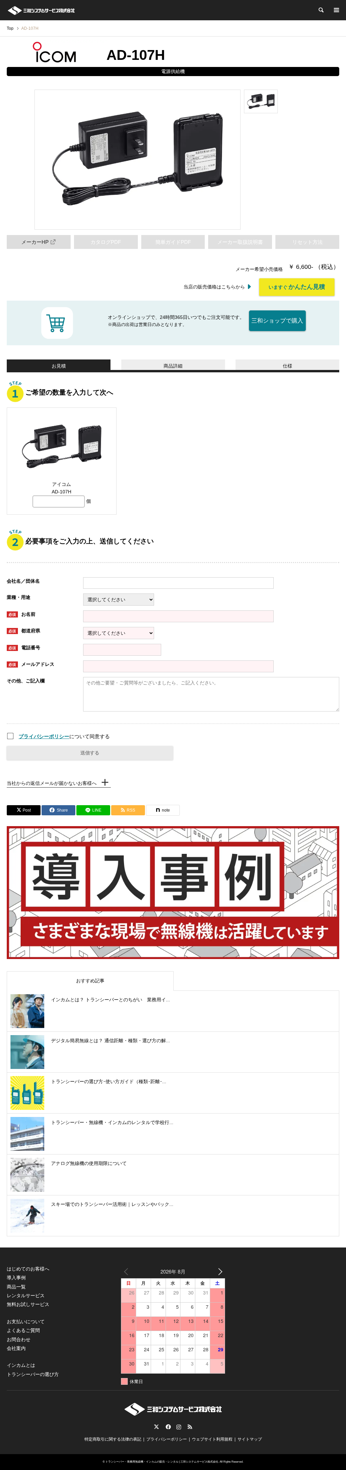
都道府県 (24, 630)
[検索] (321, 10)
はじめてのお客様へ (28, 1268)
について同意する (64, 736)
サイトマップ (250, 1439)
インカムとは (21, 1365)
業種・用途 (18, 597)
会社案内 (16, 1348)
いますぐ (297, 286)
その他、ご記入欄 (26, 680)
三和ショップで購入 (277, 321)
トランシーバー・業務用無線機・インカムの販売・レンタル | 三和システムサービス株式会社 (161, 1461)
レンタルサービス (26, 1295)
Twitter (156, 1426)
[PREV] (127, 1271)
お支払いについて (26, 1321)
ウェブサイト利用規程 (212, 1439)
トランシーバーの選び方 (33, 1374)
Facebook (167, 1426)
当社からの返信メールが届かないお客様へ (52, 783)
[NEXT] (218, 1271)
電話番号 (24, 647)
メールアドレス (31, 664)
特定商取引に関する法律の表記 (112, 1439)
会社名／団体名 (23, 581)
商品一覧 (16, 1286)
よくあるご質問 (23, 1330)
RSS (190, 1426)
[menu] (336, 10)
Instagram (178, 1426)
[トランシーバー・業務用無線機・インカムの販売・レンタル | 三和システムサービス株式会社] (41, 10)
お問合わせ (18, 1339)
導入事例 (16, 1277)
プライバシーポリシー (44, 736)
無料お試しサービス (28, 1304)
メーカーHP (35, 242)
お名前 (21, 614)
